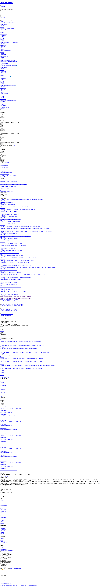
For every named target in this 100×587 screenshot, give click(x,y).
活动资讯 (2, 32)
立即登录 (7, 162)
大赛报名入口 (3, 54)
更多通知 (2, 353)
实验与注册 (2, 46)
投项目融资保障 (3, 34)
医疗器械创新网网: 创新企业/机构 (7, 28)
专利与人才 (2, 47)
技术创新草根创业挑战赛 (5, 50)
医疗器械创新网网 (4, 585)
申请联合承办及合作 (4, 107)
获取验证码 (3, 130)
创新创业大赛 (3, 29)
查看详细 (2, 331)
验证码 (1, 128)
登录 (1, 17)
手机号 (1, 125)
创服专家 (2, 39)
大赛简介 (2, 52)
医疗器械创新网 (6, 3)
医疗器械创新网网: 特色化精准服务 (7, 85)
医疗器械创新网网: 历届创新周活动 (7, 60)
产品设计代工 (3, 45)
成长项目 (2, 38)
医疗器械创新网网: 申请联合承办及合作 (8, 61)
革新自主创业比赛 (4, 93)
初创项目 (2, 36)
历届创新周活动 (3, 105)
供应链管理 (2, 43)
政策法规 (2, 25)
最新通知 (2, 53)
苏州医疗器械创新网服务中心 (16, 568)
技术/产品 (2, 27)
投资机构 (2, 40)
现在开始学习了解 (4, 476)
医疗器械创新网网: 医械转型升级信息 (8, 22)
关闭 (2, 500)
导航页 (1, 21)
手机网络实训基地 (4, 63)
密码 (1, 118)
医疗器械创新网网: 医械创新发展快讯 (8, 65)
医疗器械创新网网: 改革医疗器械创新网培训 (9, 42)
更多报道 (2, 370)
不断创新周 (2, 57)
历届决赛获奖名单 (4, 56)
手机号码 (2, 151)
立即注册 (14, 145)
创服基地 (2, 49)
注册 (4, 17)
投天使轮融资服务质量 (5, 77)
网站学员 (2, 108)
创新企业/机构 (3, 71)
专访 (1, 31)
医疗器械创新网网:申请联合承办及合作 (8, 550)
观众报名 (2, 104)
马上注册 (2, 160)
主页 (1, 64)
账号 (1, 136)
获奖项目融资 (3, 35)
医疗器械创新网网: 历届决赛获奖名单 (8, 100)
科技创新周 (2, 101)
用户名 (1, 116)
